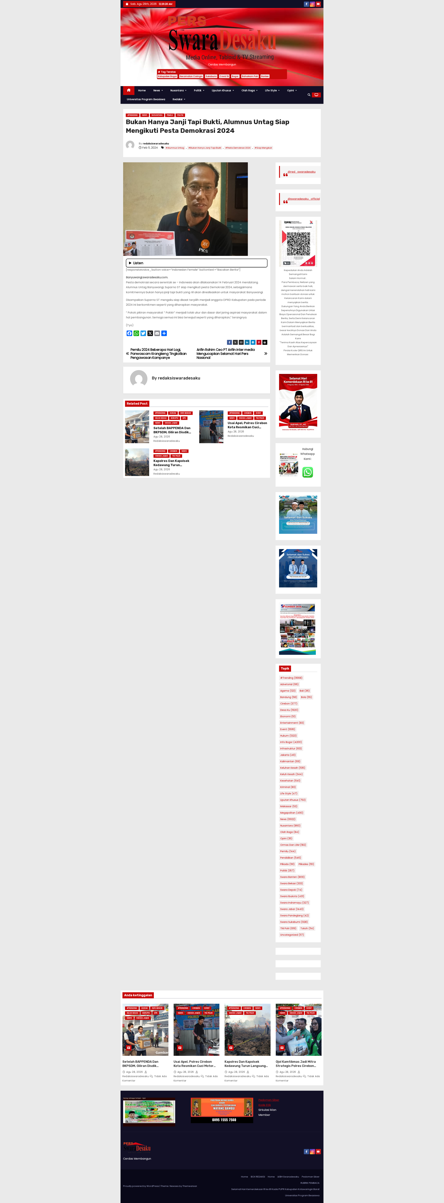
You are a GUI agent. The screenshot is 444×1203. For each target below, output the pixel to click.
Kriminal (288, 787)
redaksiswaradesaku (156, 143)
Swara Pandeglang (294, 915)
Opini (291, 90)
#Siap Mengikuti (263, 147)
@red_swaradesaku (301, 172)
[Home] (128, 90)
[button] (309, 95)
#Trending (132, 115)
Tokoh (307, 928)
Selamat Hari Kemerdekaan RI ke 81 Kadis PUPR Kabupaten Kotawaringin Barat (275, 1189)
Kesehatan (290, 780)
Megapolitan (291, 812)
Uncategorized (292, 935)
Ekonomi (288, 716)
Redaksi (178, 99)
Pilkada (287, 864)
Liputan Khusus (222, 90)
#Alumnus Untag (175, 147)
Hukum (173, 413)
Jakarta (288, 755)
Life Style (271, 90)
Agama (288, 690)
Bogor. (235, 76)
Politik (198, 90)
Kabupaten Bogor (167, 76)
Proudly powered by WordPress (141, 1186)
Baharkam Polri (250, 76)
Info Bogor (185, 413)
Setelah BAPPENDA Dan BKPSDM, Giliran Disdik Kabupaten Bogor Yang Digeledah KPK (140, 1068)
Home (142, 90)
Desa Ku (289, 710)
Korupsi (174, 418)
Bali (305, 690)
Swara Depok (291, 890)
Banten (265, 76)
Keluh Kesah (160, 418)
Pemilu (170, 115)
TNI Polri (260, 418)
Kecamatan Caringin (191, 76)
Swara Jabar (171, 423)
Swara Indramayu (294, 902)
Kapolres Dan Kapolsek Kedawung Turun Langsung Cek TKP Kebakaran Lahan (245, 1066)
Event (258, 413)
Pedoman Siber (268, 1100)
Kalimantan (290, 761)
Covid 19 (224, 76)
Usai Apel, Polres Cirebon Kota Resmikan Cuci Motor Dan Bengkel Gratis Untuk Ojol (196, 1066)
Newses (174, 1186)
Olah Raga (249, 90)
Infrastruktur (291, 748)
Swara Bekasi (291, 883)
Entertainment (292, 723)
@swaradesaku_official (304, 199)
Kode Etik (264, 1105)
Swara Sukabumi (294, 922)
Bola (306, 697)
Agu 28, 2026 (161, 436)
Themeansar (189, 1186)
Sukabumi (211, 76)
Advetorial (289, 684)
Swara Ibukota (292, 896)
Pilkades (306, 864)
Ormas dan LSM (293, 845)
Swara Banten (292, 877)
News (157, 90)
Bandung (288, 697)
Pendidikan (290, 857)
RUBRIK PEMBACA (310, 1183)
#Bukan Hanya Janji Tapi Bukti (204, 147)
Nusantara (177, 90)
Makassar (288, 806)
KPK (184, 418)
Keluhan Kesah (292, 768)
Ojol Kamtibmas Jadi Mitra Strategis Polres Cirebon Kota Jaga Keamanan (296, 1066)
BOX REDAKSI (258, 1176)
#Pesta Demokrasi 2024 (237, 147)
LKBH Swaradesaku (288, 1176)
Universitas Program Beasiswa (146, 99)
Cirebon (247, 413)
